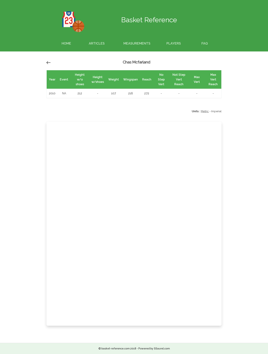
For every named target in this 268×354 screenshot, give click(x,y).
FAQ (204, 43)
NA (64, 93)
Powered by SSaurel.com (154, 348)
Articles (97, 43)
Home (66, 43)
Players (173, 43)
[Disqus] (134, 173)
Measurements (136, 43)
